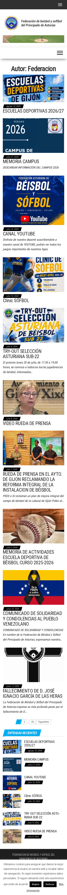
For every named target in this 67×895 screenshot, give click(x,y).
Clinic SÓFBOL (16, 300)
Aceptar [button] (35, 884)
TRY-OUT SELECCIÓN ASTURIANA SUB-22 (22, 353)
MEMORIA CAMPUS (21, 161)
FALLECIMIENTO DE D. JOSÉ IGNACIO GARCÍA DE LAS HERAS (32, 693)
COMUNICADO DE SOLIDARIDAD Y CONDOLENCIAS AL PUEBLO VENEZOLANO (32, 619)
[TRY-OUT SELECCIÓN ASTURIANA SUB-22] (33, 324)
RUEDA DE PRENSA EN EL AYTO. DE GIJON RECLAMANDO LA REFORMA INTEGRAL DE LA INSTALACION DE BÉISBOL (32, 482)
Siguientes (43, 721)
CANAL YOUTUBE (19, 234)
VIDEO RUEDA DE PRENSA (27, 423)
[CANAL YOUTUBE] (33, 200)
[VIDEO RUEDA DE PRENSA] (33, 397)
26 (32, 721)
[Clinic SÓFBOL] (33, 274)
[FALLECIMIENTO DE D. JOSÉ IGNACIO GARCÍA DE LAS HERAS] (33, 664)
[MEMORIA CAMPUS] (33, 135)
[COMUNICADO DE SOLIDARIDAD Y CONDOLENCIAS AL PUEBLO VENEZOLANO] (33, 587)
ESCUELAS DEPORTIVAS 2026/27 (33, 111)
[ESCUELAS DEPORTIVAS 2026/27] (33, 88)
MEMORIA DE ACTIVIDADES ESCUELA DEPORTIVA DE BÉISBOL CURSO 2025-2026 (28, 557)
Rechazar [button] (50, 884)
